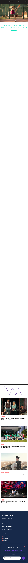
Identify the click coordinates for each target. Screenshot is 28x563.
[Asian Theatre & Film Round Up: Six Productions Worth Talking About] (14, 406)
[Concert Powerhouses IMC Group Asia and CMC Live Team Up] (14, 489)
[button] (25, 1)
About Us (4, 524)
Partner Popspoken (6, 529)
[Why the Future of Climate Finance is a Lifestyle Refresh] (14, 461)
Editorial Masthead (7, 526)
